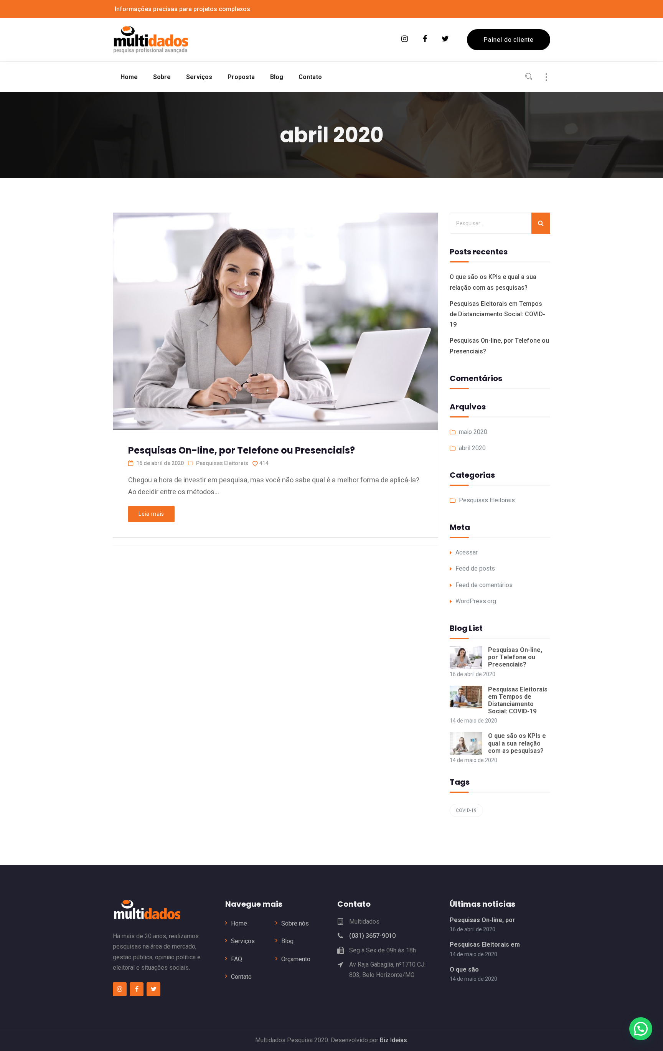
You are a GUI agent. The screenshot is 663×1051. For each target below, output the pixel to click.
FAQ (236, 959)
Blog (287, 941)
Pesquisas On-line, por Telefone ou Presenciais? (241, 450)
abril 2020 (472, 448)
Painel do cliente (508, 39)
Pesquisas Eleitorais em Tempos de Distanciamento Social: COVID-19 (497, 314)
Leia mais (151, 514)
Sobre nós (295, 923)
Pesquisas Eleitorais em (485, 944)
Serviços (243, 941)
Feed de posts (475, 568)
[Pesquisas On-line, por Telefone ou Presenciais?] (274, 308)
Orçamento (295, 959)
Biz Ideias (393, 1040)
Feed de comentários (484, 585)
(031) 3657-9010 (372, 935)
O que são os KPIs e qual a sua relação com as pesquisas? (517, 743)
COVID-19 (466, 810)
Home (239, 923)
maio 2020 (473, 432)
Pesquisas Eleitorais (222, 463)
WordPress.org (475, 601)
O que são (464, 969)
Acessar (466, 552)
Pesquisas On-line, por (482, 920)
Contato (241, 976)
